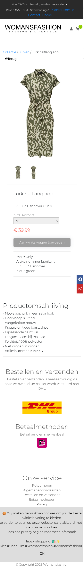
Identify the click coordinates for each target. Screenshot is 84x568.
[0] (77, 29)
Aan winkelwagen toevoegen (42, 242)
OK (42, 554)
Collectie (9, 52)
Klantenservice (62, 10)
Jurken (24, 52)
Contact (34, 15)
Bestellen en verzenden (42, 495)
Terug (12, 59)
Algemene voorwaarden (42, 490)
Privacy (42, 504)
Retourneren (42, 485)
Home (47, 15)
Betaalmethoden (42, 499)
